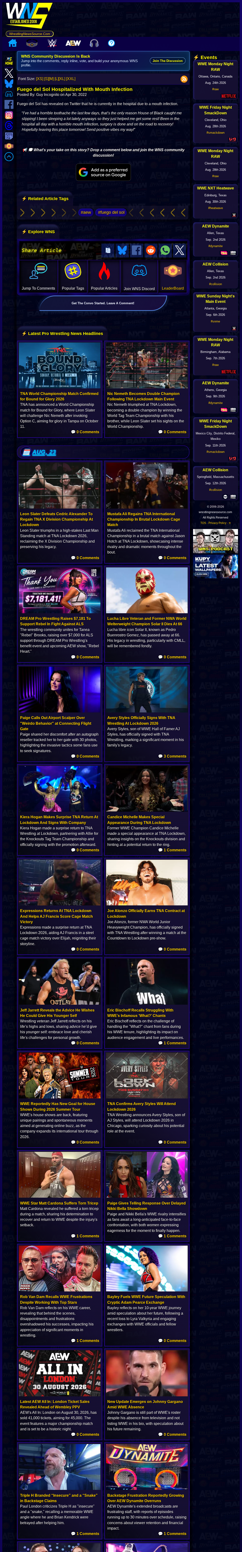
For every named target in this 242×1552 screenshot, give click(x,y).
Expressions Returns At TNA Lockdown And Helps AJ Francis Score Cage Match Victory (56, 916)
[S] (46, 79)
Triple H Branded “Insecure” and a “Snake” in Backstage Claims (59, 1498)
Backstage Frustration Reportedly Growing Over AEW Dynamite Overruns (145, 1498)
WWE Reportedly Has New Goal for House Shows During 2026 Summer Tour (57, 1106)
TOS (203, 523)
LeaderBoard (173, 288)
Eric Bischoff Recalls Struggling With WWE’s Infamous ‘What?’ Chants (140, 1013)
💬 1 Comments (172, 850)
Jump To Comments (38, 288)
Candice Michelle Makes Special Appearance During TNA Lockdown (139, 819)
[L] (57, 79)
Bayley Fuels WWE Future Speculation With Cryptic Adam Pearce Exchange (146, 1299)
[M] (51, 79)
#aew (86, 212)
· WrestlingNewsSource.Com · (29, 34)
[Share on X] (179, 250)
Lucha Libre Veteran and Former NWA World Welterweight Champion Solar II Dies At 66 (146, 621)
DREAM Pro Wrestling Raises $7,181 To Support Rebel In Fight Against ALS (55, 621)
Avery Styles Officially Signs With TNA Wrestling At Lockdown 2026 (141, 720)
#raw (215, 89)
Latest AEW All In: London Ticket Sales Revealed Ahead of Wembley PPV (55, 1404)
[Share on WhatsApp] (165, 250)
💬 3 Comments (172, 756)
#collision (215, 284)
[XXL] (70, 79)
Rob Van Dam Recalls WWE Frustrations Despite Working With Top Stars (56, 1299)
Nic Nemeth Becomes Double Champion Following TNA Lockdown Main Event (143, 396)
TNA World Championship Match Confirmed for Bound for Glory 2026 (59, 396)
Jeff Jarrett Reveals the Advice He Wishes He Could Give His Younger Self (57, 1013)
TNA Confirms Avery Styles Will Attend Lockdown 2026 (141, 1106)
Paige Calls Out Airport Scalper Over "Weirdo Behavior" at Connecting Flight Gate (55, 723)
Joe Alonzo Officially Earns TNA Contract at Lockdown (146, 913)
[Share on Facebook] (136, 250)
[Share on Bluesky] (122, 250)
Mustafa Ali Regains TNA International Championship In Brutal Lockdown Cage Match (143, 519)
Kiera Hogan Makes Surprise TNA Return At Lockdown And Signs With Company (59, 819)
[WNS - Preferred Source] (103, 172)
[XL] (62, 79)
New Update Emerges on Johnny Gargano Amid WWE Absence (145, 1404)
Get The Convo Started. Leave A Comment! (103, 303)
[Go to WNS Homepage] (30, 16)
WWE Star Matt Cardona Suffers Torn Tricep (59, 1203)
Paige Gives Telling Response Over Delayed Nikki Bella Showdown (146, 1206)
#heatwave (215, 208)
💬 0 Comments (85, 432)
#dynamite (215, 246)
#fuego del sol (111, 212)
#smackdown (216, 132)
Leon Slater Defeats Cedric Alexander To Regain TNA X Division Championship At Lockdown (56, 519)
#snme (215, 321)
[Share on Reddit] (151, 250)
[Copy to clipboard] (108, 250)
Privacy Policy (217, 523)
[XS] (39, 79)
